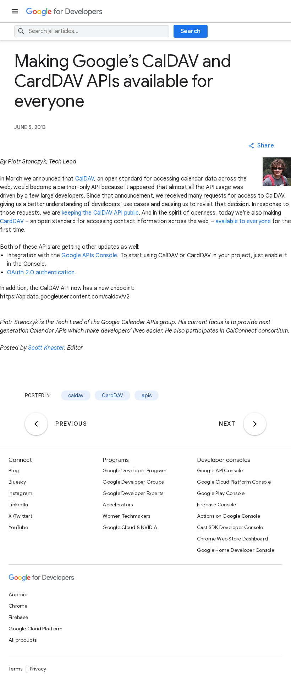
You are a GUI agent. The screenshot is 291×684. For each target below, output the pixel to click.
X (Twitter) (20, 516)
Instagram (20, 493)
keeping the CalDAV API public (100, 212)
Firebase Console (216, 504)
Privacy (38, 669)
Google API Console (220, 470)
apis (147, 395)
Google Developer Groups (133, 482)
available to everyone (243, 221)
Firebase (18, 617)
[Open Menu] (16, 11)
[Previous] (36, 424)
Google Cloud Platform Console (234, 482)
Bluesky (17, 482)
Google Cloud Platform (35, 628)
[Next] (254, 424)
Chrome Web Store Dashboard (232, 538)
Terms (15, 669)
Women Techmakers (126, 516)
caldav (76, 395)
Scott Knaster (46, 347)
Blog (14, 470)
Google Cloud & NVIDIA (130, 527)
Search (191, 31)
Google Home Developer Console (235, 550)
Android (18, 594)
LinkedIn (18, 504)
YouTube (18, 527)
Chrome (18, 606)
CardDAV (12, 221)
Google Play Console (221, 493)
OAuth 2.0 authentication (41, 272)
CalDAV (84, 178)
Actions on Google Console (228, 516)
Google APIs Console (89, 255)
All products (23, 640)
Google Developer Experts (133, 493)
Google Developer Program (134, 470)
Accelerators (118, 504)
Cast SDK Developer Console (230, 527)
